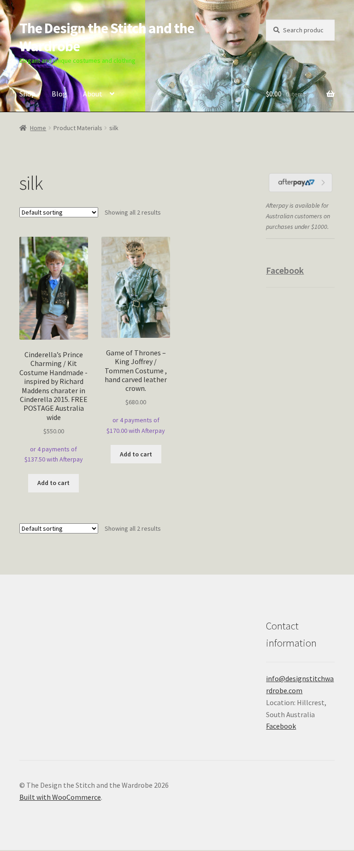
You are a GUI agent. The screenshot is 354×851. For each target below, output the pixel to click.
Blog (59, 93)
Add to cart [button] (53, 483)
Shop (27, 93)
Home (38, 128)
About (92, 93)
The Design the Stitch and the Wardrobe (106, 37)
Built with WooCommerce (60, 797)
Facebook (285, 270)
